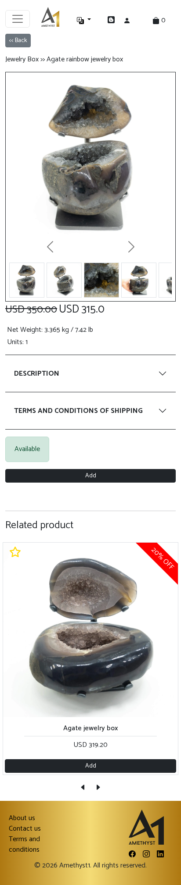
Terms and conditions (24, 844)
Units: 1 (17, 342)
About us (22, 818)
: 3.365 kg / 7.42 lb (50, 330)
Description (36, 374)
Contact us (25, 829)
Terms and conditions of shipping (78, 411)
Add (90, 476)
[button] (92, 20)
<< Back (18, 41)
